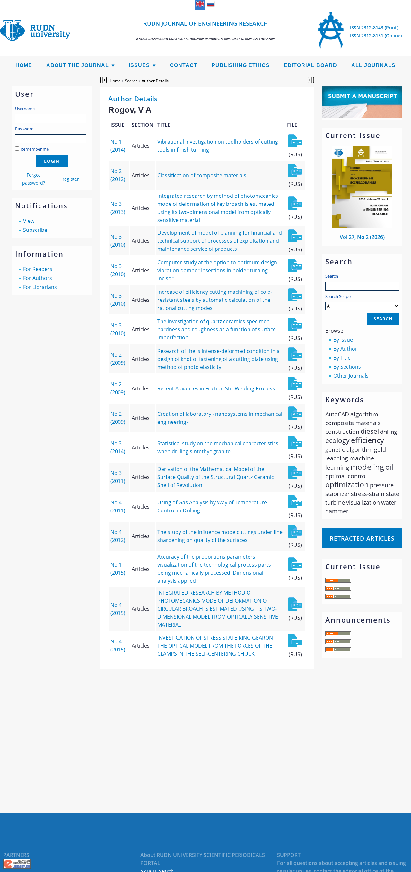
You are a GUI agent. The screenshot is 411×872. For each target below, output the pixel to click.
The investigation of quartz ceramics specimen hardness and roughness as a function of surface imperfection (216, 329)
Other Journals (351, 375)
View (28, 220)
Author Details (155, 80)
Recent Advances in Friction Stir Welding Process (216, 388)
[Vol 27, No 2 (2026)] (362, 225)
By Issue (343, 339)
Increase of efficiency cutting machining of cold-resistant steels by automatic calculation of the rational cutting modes (214, 299)
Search (331, 276)
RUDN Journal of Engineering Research (205, 30)
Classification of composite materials (201, 175)
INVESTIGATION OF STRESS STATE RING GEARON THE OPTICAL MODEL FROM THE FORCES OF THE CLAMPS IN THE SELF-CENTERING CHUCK (215, 645)
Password (24, 129)
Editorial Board (310, 65)
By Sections (347, 366)
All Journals (373, 65)
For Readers (37, 269)
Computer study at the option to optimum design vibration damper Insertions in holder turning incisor (217, 270)
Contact (183, 65)
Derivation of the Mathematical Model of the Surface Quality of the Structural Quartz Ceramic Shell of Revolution (215, 477)
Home (23, 65)
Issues (139, 65)
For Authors (37, 278)
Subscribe (35, 229)
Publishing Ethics (241, 65)
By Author (345, 348)
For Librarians (40, 287)
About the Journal (77, 65)
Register (70, 179)
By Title (342, 357)
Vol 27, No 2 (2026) (362, 236)
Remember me (35, 149)
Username (25, 108)
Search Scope (338, 296)
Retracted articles (362, 538)
